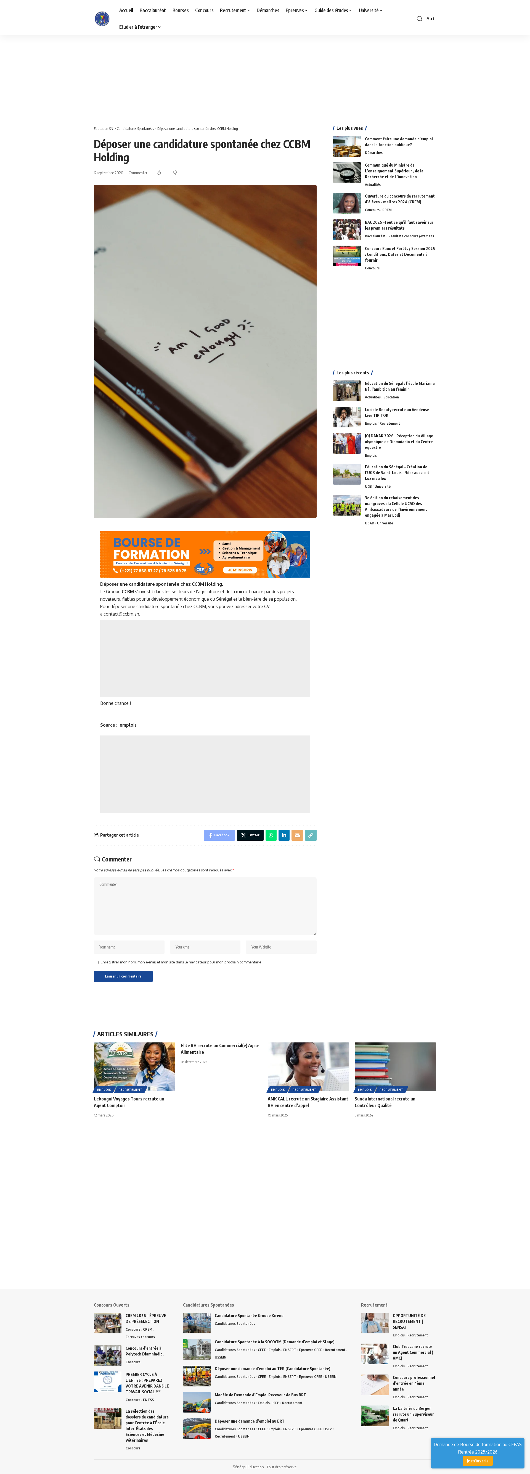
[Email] (297, 835)
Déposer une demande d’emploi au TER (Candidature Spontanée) (272, 1368)
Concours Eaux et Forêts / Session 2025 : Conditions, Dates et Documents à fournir (400, 254)
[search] (419, 18)
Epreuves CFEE (310, 1349)
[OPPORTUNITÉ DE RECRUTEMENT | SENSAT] (375, 1323)
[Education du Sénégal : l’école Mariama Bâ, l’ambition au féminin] (347, 390)
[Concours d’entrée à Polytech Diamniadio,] (107, 1355)
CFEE (262, 1349)
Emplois (371, 423)
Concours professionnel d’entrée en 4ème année (414, 1383)
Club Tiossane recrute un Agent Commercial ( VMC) (413, 1352)
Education (391, 397)
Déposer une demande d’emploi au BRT (250, 1421)
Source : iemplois (118, 725)
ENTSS (148, 1399)
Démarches (374, 152)
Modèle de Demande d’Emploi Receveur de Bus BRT (260, 1394)
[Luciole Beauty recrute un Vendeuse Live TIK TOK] (347, 417)
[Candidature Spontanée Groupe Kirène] (197, 1323)
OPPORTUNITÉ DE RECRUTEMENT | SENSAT (409, 1321)
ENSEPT (289, 1349)
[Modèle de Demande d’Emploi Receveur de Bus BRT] (197, 1402)
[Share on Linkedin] (284, 835)
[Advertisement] (165, 76)
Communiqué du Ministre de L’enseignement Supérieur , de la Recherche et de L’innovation (394, 171)
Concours (372, 209)
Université (383, 486)
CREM (387, 209)
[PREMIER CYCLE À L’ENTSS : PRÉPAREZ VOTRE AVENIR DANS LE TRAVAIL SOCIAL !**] (107, 1381)
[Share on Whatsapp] (271, 835)
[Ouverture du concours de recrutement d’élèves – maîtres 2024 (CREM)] (347, 203)
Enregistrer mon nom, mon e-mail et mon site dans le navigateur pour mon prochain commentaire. (181, 962)
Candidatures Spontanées (235, 1323)
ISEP (275, 1403)
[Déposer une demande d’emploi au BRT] (197, 1428)
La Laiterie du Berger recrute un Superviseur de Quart (413, 1414)
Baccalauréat (375, 236)
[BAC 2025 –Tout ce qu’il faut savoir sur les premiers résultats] (347, 229)
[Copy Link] (311, 835)
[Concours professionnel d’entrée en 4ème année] (375, 1385)
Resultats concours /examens (411, 236)
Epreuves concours (140, 1336)
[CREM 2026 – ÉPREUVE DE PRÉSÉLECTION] (107, 1323)
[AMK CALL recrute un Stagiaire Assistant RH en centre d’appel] (308, 1066)
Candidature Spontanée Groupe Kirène (249, 1315)
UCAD (369, 523)
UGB (368, 486)
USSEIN (220, 1357)
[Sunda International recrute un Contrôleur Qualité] (395, 1066)
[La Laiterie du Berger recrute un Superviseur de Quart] (375, 1415)
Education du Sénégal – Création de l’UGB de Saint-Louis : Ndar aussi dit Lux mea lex (397, 472)
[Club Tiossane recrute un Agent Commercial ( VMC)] (375, 1354)
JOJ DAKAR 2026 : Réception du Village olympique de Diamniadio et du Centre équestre (399, 441)
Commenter (138, 172)
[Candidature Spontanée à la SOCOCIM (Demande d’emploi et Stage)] (197, 1349)
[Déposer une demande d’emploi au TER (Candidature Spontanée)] (197, 1376)
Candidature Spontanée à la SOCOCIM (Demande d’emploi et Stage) (275, 1341)
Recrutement (390, 423)
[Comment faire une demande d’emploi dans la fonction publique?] (347, 146)
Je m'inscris (478, 1461)
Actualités (373, 184)
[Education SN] (102, 18)
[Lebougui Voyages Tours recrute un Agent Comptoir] (134, 1066)
